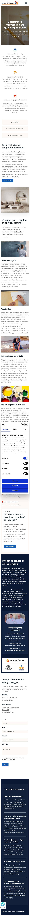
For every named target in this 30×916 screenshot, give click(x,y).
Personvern (21, 911)
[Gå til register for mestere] (9, 667)
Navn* (4, 719)
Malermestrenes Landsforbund (15, 650)
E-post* (5, 736)
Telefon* (5, 727)
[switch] (25, 463)
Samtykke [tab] (5, 429)
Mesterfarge (14, 648)
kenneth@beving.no (8, 712)
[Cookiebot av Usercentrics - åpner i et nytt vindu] (21, 424)
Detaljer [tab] (15, 429)
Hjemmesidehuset (13, 911)
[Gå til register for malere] (15, 660)
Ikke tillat (15, 490)
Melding (5, 744)
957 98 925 (5, 710)
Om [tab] (25, 429)
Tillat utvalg (15, 485)
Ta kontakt (18, 232)
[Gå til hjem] (10, 3)
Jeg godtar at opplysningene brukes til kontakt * (13, 759)
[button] (7, 180)
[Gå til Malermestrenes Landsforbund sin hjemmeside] (21, 668)
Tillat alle (15, 481)
